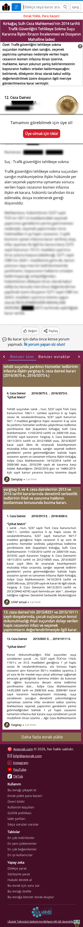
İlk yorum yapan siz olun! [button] (44, 344)
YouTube (19, 769)
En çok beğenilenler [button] (22, 849)
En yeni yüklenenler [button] (22, 843)
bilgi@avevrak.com (27, 756)
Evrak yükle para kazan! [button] (25, 796)
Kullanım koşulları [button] (21, 807)
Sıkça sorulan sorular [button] (23, 824)
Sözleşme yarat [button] (19, 874)
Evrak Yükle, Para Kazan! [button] (41, 16)
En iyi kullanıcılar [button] (20, 855)
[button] (65, 7)
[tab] (22, 356)
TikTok (18, 776)
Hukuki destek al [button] (20, 880)
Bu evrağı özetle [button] (19, 891)
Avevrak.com (23, 749)
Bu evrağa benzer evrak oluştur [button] (31, 897)
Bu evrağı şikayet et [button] (22, 790)
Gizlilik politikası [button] (19, 813)
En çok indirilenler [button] (21, 838)
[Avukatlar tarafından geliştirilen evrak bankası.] (5, 6)
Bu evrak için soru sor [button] (24, 885)
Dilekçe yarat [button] (17, 868)
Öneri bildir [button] (16, 801)
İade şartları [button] (16, 819)
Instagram (20, 762)
